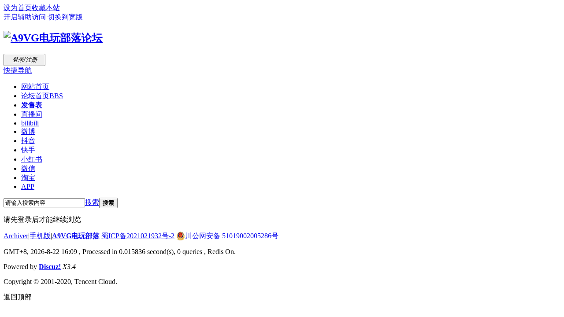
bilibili (30, 123)
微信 (28, 168)
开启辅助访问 (25, 17)
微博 (28, 131)
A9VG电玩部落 (76, 236)
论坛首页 (42, 96)
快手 (28, 150)
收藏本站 (46, 7)
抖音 (28, 140)
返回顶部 (18, 297)
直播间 (31, 114)
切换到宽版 (65, 17)
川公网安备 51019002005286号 (231, 236)
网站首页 (35, 86)
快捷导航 (18, 70)
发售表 (31, 105)
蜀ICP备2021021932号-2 (137, 236)
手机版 (40, 236)
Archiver (16, 236)
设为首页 (18, 7)
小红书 (31, 159)
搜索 (92, 202)
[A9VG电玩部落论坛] (53, 38)
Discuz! (50, 266)
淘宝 (28, 177)
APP (27, 186)
